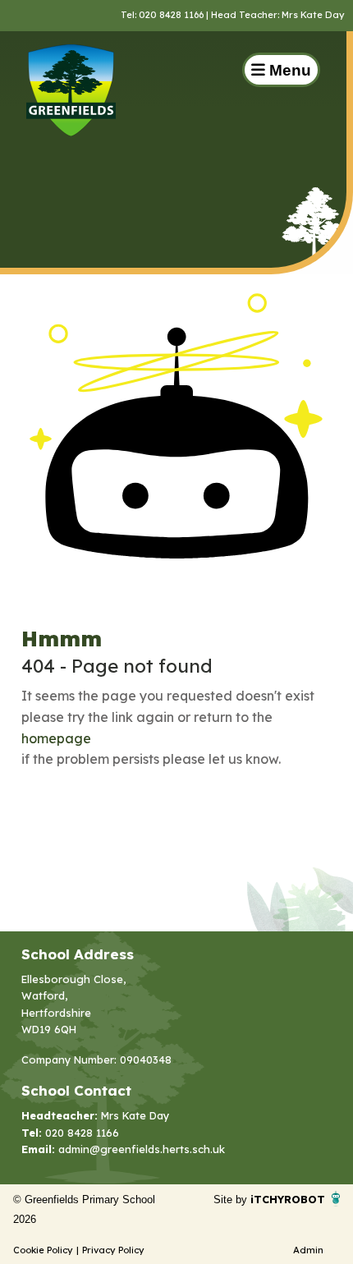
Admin (308, 1250)
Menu (288, 70)
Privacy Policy (113, 1250)
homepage (56, 738)
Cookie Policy (43, 1250)
